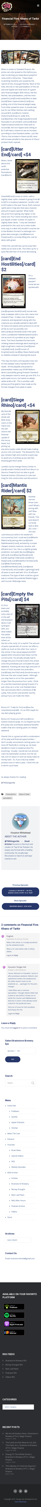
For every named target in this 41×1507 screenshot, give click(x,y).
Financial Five (11, 794)
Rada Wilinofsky (20, 1502)
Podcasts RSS (11, 1373)
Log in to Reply (12, 955)
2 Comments (25, 26)
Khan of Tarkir (24, 794)
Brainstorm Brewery (20, 1184)
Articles (14, 26)
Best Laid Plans (17, 1195)
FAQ (13, 1161)
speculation (7, 798)
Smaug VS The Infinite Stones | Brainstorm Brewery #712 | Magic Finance (20, 1457)
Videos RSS (10, 1377)
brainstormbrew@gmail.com (22, 1258)
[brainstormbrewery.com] (7, 6)
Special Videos (17, 1156)
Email (27, 841)
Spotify (14, 1117)
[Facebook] (15, 1491)
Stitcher (14, 1128)
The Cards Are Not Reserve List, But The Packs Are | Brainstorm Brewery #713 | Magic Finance (21, 1445)
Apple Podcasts (17, 1122)
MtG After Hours (18, 1200)
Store (9, 1217)
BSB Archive (12, 1172)
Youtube (11, 1144)
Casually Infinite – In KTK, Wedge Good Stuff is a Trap (20, 892)
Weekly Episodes (18, 1167)
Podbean (15, 1111)
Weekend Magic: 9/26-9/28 (20, 906)
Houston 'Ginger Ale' (17, 967)
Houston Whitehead (27, 24)
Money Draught (18, 1189)
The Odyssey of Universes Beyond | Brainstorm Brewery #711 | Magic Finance (20, 1469)
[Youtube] (26, 1491)
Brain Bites (16, 1150)
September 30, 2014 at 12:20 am (17, 939)
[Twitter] (20, 1491)
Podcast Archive (18, 1206)
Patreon (10, 1139)
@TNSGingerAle (8, 782)
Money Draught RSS (14, 1364)
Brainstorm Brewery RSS (16, 1360)
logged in (16, 1028)
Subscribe (11, 1105)
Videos (14, 1211)
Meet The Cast (13, 1133)
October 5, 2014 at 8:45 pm (17, 970)
